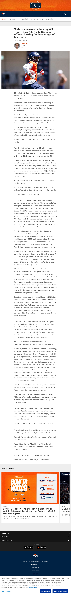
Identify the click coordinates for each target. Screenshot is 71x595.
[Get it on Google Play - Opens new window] (41, 548)
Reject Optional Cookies (60, 591)
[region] (35, 585)
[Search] (65, 14)
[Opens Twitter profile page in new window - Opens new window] (23, 48)
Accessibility (35, 568)
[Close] (68, 579)
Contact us (35, 571)
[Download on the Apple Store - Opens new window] (29, 547)
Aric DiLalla (25, 43)
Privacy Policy (35, 564)
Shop (61, 14)
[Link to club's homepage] (3, 13)
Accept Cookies (45, 591)
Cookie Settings (6, 591)
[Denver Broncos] (35, 556)
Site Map (35, 574)
